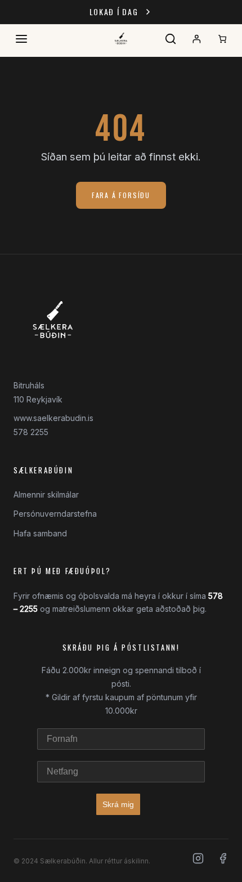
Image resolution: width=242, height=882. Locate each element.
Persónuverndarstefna (55, 513)
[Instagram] (198, 860)
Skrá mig (118, 804)
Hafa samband (40, 533)
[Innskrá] (196, 39)
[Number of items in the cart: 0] (222, 39)
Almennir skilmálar (46, 494)
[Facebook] (222, 860)
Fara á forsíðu (121, 195)
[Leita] (170, 39)
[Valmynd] (21, 38)
